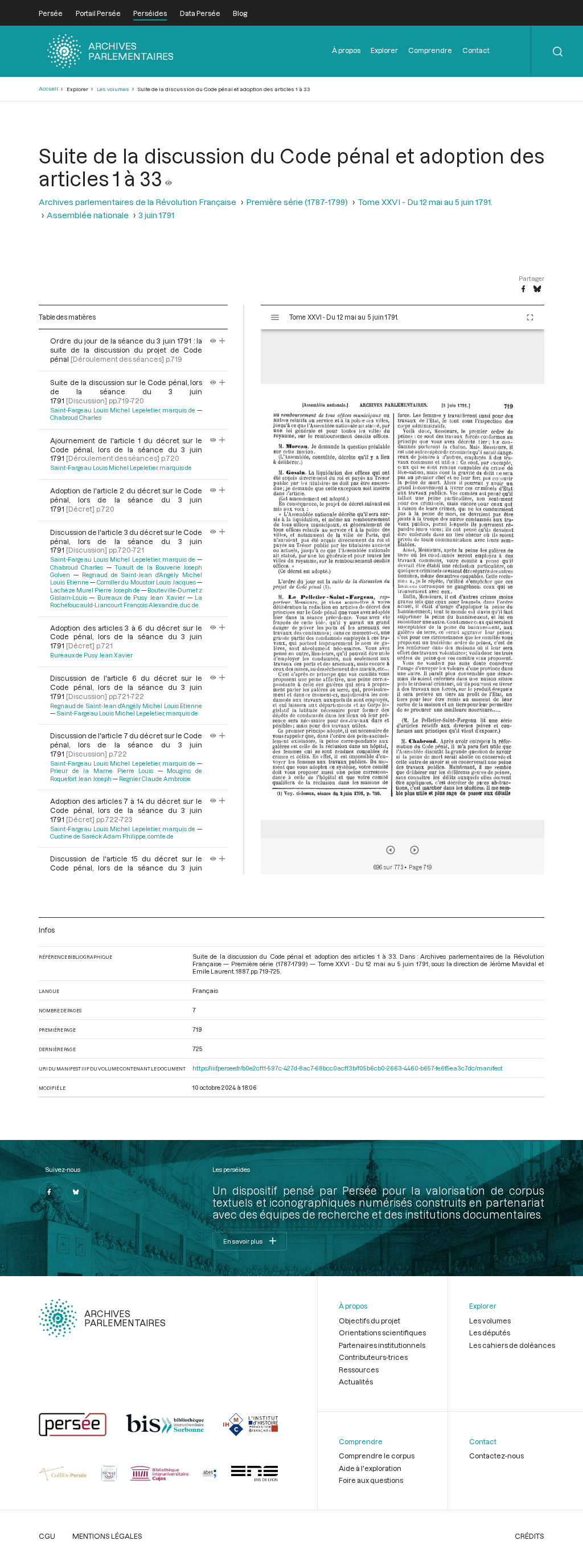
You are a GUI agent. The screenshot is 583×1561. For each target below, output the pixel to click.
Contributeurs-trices (373, 1357)
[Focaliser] (222, 341)
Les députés (489, 1333)
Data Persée (200, 13)
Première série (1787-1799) (297, 202)
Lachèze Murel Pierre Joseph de (95, 590)
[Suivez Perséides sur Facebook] (49, 1192)
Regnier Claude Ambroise (155, 778)
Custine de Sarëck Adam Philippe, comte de (112, 836)
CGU (47, 1536)
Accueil (48, 88)
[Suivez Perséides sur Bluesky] (75, 1192)
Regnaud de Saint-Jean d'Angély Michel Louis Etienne (126, 705)
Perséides (150, 13)
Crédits (529, 1536)
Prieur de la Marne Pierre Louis (101, 770)
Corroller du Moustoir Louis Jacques (146, 582)
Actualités (356, 1382)
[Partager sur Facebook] (523, 289)
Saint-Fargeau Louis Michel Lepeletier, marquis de (122, 410)
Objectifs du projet (369, 1321)
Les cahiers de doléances (512, 1345)
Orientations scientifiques (382, 1333)
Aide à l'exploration (370, 1468)
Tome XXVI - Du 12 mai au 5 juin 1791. (425, 202)
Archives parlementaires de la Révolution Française (137, 202)
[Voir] (168, 178)
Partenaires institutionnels (382, 1345)
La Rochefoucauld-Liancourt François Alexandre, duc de (126, 601)
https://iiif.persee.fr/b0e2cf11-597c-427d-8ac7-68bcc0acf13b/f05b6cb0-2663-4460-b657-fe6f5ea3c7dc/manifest (347, 1068)
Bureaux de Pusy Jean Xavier (141, 597)
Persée (51, 13)
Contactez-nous (496, 1456)
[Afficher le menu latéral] (275, 317)
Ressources (359, 1370)
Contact (476, 50)
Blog (240, 13)
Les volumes (113, 89)
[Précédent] (391, 850)
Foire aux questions (371, 1480)
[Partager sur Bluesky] (537, 289)
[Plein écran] (530, 317)
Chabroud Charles (75, 417)
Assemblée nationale (88, 215)
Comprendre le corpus (376, 1456)
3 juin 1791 (156, 215)
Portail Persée (98, 13)
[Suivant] (414, 850)
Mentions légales (107, 1536)
